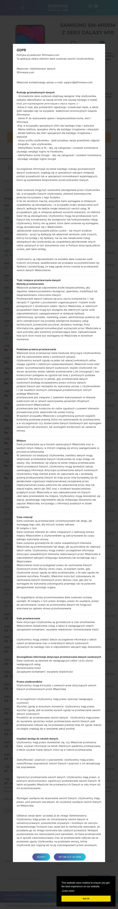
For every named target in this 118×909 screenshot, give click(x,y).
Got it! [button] (86, 898)
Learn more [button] (68, 890)
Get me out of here (70, 857)
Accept (41, 857)
